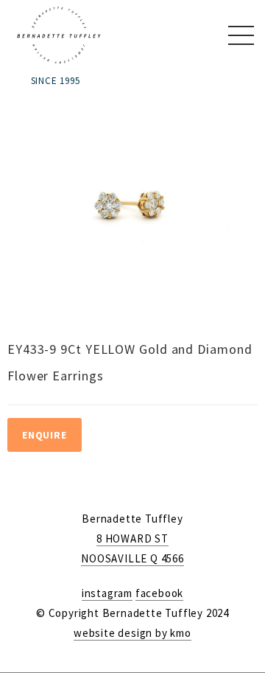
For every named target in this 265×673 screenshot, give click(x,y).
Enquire (44, 435)
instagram (107, 593)
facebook (159, 593)
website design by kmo (132, 633)
